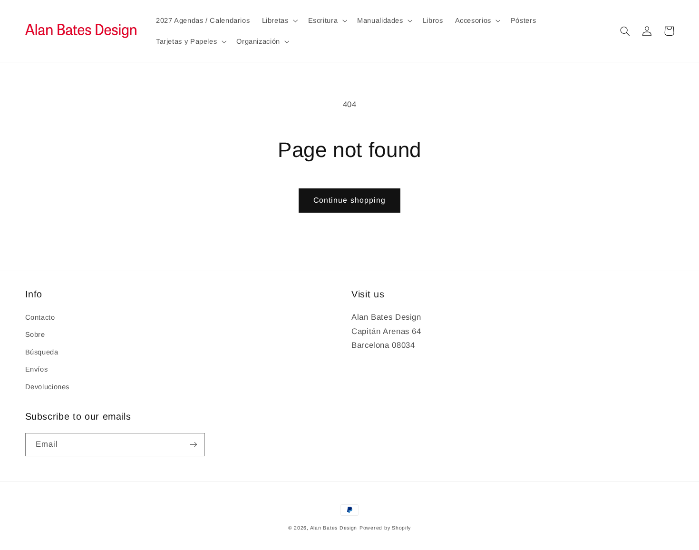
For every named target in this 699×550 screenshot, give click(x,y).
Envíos (36, 369)
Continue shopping (349, 200)
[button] (279, 20)
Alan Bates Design (334, 527)
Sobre (35, 334)
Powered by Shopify (385, 527)
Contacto (40, 317)
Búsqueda (41, 352)
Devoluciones (47, 387)
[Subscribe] (193, 444)
